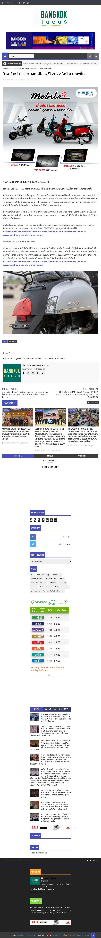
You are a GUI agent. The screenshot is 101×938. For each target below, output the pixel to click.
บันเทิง (61, 579)
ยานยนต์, (34, 79)
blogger (18, 456)
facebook (82, 456)
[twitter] (19, 3)
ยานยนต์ (13, 68)
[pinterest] (24, 3)
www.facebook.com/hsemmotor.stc (23, 235)
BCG (32, 575)
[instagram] (28, 3)
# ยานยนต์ (12, 341)
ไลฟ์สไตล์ (44, 587)
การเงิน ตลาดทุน (43, 575)
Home (5, 68)
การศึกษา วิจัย (36, 579)
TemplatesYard (58, 935)
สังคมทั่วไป (55, 587)
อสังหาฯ (65, 587)
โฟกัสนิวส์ (52, 583)
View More (94, 403)
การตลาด (57, 575)
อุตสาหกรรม (35, 591)
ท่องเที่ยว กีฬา (50, 579)
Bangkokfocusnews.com (26, 935)
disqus (50, 456)
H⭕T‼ (37, 709)
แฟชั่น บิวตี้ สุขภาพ (38, 583)
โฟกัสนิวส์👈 (50, 709)
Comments (64, 709)
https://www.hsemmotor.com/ (20, 231)
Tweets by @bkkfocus (38, 853)
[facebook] (15, 3)
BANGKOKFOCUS (50, 878)
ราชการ (34, 587)
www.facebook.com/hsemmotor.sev (62, 231)
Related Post (10, 403)
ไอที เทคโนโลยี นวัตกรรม (53, 591)
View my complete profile (40, 892)
